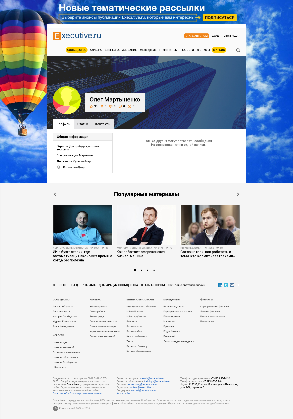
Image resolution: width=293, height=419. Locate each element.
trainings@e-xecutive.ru (157, 381)
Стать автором (197, 35)
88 (106, 248)
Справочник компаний (102, 336)
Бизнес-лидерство (173, 306)
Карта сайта (123, 393)
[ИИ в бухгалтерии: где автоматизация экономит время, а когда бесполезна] (83, 225)
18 (221, 248)
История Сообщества (65, 316)
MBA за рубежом (136, 316)
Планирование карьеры (103, 326)
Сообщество (76, 50)
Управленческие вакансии (105, 331)
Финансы (170, 50)
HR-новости (59, 367)
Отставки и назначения (66, 352)
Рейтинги (132, 321)
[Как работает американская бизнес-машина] (146, 225)
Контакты (102, 124)
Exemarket (169, 336)
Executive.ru (73, 384)
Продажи (168, 326)
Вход (215, 35)
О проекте (60, 285)
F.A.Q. (75, 285)
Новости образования (65, 357)
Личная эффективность (103, 321)
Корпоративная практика (134, 248)
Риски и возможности (212, 316)
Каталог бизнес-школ (139, 351)
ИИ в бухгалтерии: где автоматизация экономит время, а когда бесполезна (82, 256)
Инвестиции (207, 321)
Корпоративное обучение (141, 306)
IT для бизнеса (172, 331)
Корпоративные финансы (70, 248)
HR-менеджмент (191, 248)
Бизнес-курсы (134, 326)
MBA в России (135, 311)
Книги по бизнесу (137, 336)
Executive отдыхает (64, 326)
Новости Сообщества (65, 362)
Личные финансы (210, 311)
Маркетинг (169, 321)
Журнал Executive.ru (64, 321)
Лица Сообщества (63, 306)
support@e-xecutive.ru (143, 390)
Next (238, 194)
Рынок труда (97, 316)
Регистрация (231, 35)
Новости (187, 50)
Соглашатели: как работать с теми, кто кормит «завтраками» (207, 254)
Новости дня (60, 342)
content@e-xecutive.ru (141, 387)
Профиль (63, 124)
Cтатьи (82, 124)
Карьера (95, 50)
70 (170, 248)
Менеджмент (150, 50)
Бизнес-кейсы (135, 331)
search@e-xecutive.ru (152, 378)
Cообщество (61, 299)
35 (95, 106)
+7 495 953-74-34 (220, 378)
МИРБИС (219, 50)
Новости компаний (63, 347)
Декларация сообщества (118, 285)
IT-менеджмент (172, 316)
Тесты (130, 341)
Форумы (203, 50)
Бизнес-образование (121, 50)
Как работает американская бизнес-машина (141, 254)
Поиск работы (97, 311)
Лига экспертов (62, 311)
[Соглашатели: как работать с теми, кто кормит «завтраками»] (210, 225)
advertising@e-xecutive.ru (142, 384)
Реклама (88, 285)
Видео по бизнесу (137, 346)
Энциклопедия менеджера (179, 341)
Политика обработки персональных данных (77, 393)
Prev (55, 194)
